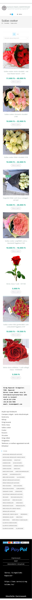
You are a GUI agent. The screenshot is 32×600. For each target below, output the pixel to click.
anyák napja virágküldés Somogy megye (14, 457)
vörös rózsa (6, 520)
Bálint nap (17, 460)
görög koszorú (7, 468)
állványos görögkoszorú (10, 525)
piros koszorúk (7, 485)
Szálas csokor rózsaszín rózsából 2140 (16, 115)
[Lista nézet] (17, 34)
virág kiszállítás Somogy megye (11, 508)
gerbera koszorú (18, 466)
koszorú (5, 474)
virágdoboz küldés (8, 505)
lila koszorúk (20, 477)
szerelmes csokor (8, 491)
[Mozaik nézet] (14, 34)
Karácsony (17, 468)
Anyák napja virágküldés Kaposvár (12, 454)
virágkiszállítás (20, 505)
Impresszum (15, 558)
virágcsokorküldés (8, 503)
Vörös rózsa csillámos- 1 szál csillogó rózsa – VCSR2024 (16, 368)
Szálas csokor (14, 23)
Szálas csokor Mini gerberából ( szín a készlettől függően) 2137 (16, 326)
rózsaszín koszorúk (8, 488)
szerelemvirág (20, 488)
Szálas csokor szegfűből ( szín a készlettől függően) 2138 (16, 242)
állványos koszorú (8, 528)
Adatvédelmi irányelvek (15, 564)
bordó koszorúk (7, 460)
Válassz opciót (16, 81)
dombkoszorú (7, 463)
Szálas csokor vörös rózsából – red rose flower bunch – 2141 (16, 72)
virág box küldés (17, 500)
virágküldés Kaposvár (9, 511)
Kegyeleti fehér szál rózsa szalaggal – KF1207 (16, 199)
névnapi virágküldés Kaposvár (11, 480)
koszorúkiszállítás (15, 474)
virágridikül (24, 514)
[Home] (2, 23)
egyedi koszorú (17, 463)
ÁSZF (16, 561)
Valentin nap (6, 500)
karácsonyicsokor (8, 471)
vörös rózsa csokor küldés (19, 520)
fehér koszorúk (7, 466)
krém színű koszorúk (8, 477)
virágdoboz (19, 503)
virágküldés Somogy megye (10, 514)
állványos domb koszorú (10, 523)
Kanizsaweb (21, 596)
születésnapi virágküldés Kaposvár (13, 494)
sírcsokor (5, 497)
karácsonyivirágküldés (22, 471)
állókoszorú (19, 528)
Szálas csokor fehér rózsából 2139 (16, 157)
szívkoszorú (18, 491)
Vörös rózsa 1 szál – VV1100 (16, 284)
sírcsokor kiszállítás (17, 497)
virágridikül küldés (8, 517)
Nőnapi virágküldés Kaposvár (11, 483)
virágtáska (19, 517)
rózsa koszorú (18, 485)
